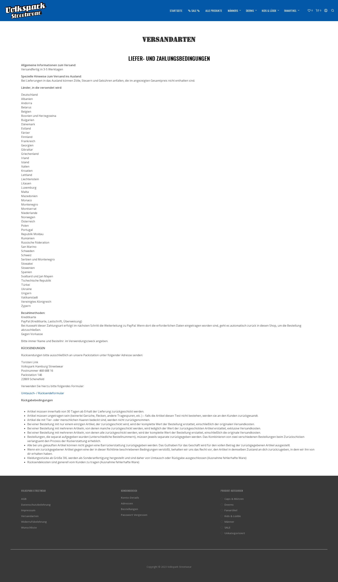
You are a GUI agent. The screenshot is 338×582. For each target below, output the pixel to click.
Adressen (127, 503)
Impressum (28, 510)
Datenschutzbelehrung (36, 504)
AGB (24, 499)
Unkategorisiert (234, 533)
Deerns (250, 11)
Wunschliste (29, 527)
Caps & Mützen (234, 499)
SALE (227, 527)
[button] (310, 10)
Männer (229, 521)
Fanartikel (290, 11)
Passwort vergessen (134, 515)
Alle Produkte (213, 11)
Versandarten (30, 516)
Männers (233, 11)
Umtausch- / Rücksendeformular (42, 393)
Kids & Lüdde (269, 11)
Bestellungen (129, 509)
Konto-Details (130, 497)
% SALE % (194, 11)
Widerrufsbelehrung (34, 521)
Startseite (176, 11)
